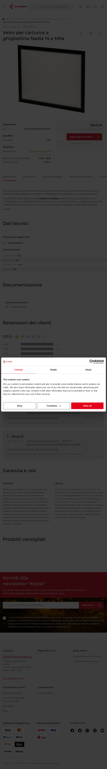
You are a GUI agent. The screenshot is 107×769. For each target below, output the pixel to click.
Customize (52, 406)
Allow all (87, 406)
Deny (19, 406)
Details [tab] (53, 369)
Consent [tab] (18, 369)
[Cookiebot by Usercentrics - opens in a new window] (91, 362)
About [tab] (88, 369)
